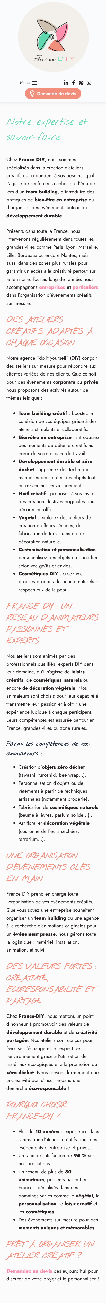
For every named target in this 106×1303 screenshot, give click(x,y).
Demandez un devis (29, 1270)
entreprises (52, 287)
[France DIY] (53, 37)
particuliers (85, 287)
